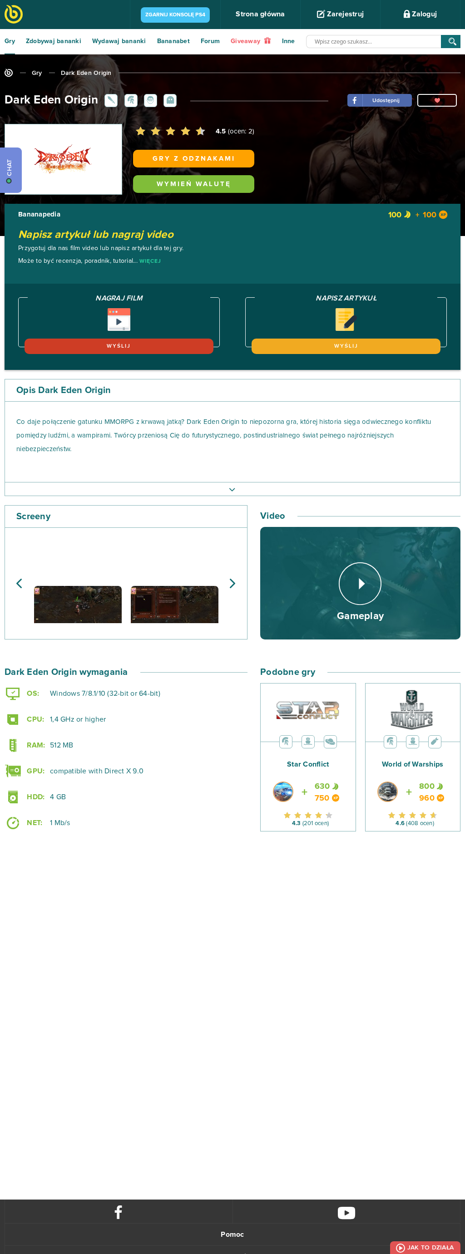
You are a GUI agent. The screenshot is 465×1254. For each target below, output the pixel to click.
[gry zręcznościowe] (168, 100)
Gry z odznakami (194, 158)
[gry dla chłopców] (149, 100)
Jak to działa (430, 1247)
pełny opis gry (232, 489)
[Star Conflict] (308, 778)
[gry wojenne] (435, 741)
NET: (33, 822)
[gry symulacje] (308, 741)
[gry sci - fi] (330, 741)
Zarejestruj (344, 14)
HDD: (35, 797)
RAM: (35, 745)
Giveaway (246, 41)
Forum (210, 41)
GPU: (35, 771)
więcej (150, 261)
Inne (288, 41)
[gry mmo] (129, 100)
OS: (32, 693)
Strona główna (260, 14)
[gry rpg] (109, 100)
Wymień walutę (194, 184)
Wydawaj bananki (119, 41)
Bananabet (173, 41)
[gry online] (14, 15)
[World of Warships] (412, 778)
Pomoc (232, 1234)
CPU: (34, 719)
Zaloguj (423, 14)
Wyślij (119, 346)
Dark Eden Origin (86, 73)
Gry (10, 41)
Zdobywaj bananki (53, 41)
